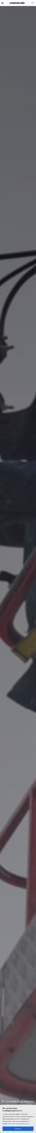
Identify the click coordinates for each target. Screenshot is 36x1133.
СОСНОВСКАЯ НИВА (17, 3)
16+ (33, 2)
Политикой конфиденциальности (18, 1124)
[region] (18, 1119)
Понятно (18, 1129)
